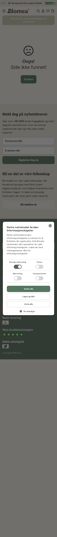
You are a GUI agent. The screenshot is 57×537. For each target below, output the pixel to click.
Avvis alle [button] (28, 304)
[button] (28, 312)
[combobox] (50, 225)
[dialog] (28, 268)
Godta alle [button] (28, 289)
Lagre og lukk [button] (28, 296)
